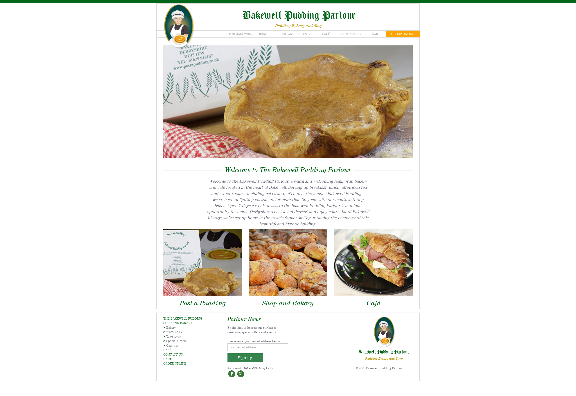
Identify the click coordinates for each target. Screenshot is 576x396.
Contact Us (351, 34)
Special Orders (176, 341)
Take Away (173, 336)
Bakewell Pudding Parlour (299, 15)
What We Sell (175, 332)
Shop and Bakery (293, 34)
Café (326, 34)
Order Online (402, 34)
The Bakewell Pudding (248, 34)
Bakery (171, 327)
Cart (376, 34)
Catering (172, 345)
